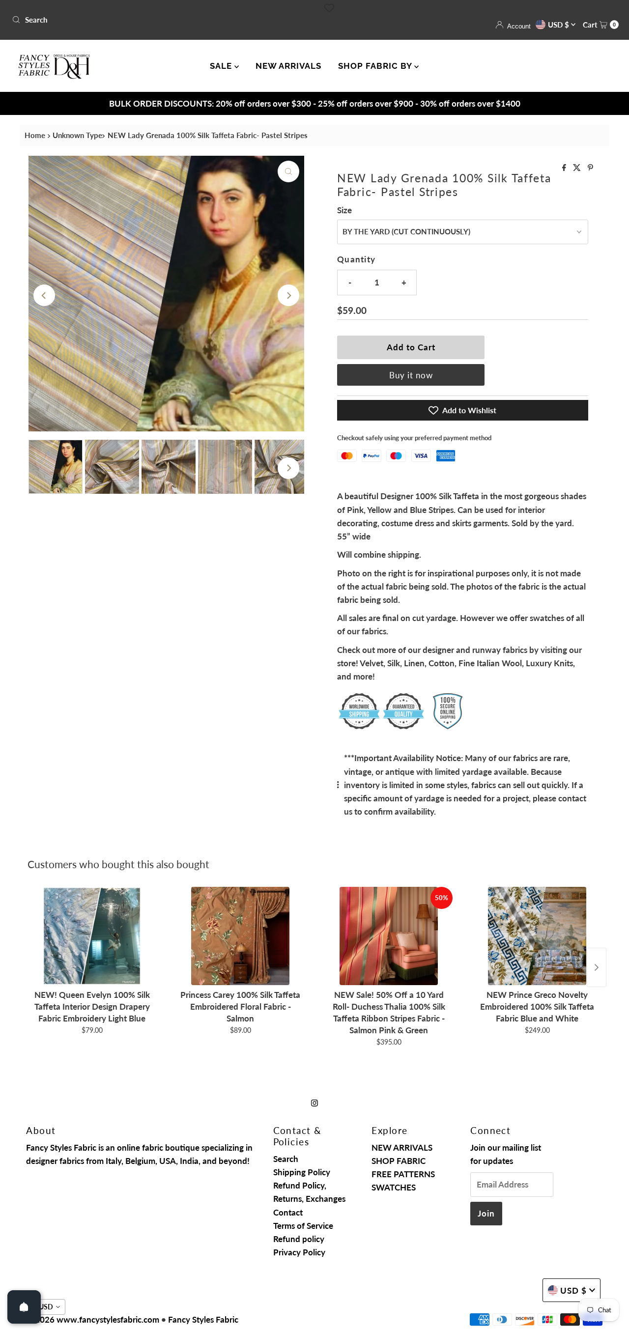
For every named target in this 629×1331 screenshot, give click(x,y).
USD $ (559, 24)
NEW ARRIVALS (288, 66)
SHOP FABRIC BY (376, 66)
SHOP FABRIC (399, 1161)
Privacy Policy (299, 1252)
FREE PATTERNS (403, 1174)
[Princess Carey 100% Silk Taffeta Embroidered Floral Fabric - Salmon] (240, 936)
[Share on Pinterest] (590, 167)
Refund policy (298, 1239)
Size (344, 210)
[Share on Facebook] (565, 167)
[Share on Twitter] (578, 167)
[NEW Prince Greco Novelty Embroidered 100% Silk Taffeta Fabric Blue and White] (537, 936)
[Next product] (596, 967)
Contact (288, 1212)
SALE (222, 66)
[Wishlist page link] (329, 8)
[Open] (24, 1307)
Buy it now (411, 375)
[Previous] (44, 295)
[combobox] (159, 19)
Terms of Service (303, 1225)
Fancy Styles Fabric (203, 1319)
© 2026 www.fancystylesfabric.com (92, 1319)
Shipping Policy (301, 1172)
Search (285, 1159)
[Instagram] (314, 1102)
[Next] (288, 295)
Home (35, 135)
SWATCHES (394, 1187)
